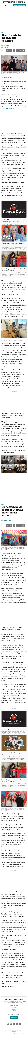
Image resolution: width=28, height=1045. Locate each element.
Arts (2, 32)
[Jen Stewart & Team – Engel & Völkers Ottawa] (14, 233)
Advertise (14, 1011)
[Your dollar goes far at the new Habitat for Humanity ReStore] (14, 259)
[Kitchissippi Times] (14, 2)
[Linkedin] (17, 50)
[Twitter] (17, 1024)
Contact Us (14, 1009)
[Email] (20, 50)
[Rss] (20, 1024)
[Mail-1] (8, 1024)
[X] (10, 50)
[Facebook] (7, 50)
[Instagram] (11, 1024)
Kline (3, 95)
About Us (14, 1007)
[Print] (23, 50)
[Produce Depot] (14, 209)
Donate (14, 1010)
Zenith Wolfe (6, 45)
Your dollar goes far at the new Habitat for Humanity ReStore (13, 269)
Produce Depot (6, 219)
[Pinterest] (14, 50)
